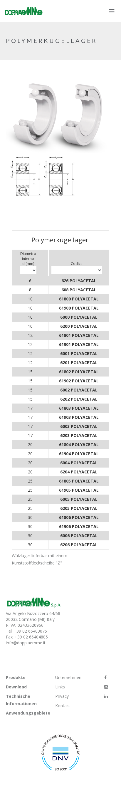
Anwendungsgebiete (28, 713)
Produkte (16, 677)
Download (16, 687)
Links (60, 687)
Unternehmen (68, 677)
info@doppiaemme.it (26, 643)
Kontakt (62, 705)
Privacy (62, 696)
